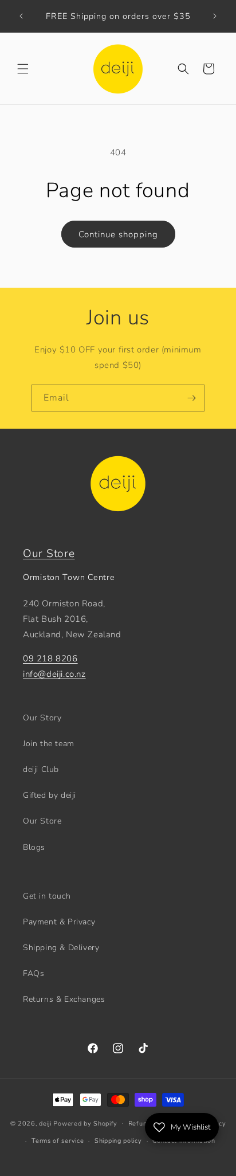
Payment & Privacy (59, 921)
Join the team (48, 743)
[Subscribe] (191, 398)
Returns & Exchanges (64, 999)
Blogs (34, 847)
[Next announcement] (214, 16)
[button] (23, 68)
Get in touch (46, 896)
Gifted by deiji (49, 795)
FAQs (33, 973)
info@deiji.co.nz (54, 674)
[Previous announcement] (21, 16)
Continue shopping (118, 234)
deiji (45, 1123)
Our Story (42, 717)
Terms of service (58, 1140)
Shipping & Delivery (61, 947)
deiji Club (41, 769)
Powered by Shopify (85, 1123)
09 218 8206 (50, 658)
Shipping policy (118, 1140)
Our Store (48, 553)
